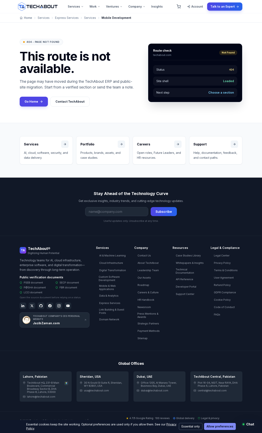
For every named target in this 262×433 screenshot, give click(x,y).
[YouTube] (68, 306)
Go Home (31, 101)
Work (93, 6)
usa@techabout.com (96, 390)
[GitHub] (41, 306)
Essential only (191, 426)
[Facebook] (50, 306)
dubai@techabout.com (154, 390)
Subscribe (164, 212)
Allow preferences (220, 426)
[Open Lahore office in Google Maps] (66, 383)
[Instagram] (59, 306)
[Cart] (179, 6)
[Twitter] (32, 306)
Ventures (112, 6)
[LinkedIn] (23, 306)
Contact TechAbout (70, 101)
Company (135, 6)
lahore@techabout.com (41, 396)
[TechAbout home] (38, 6)
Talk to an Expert (222, 6)
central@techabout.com (212, 390)
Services (74, 6)
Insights (157, 6)
